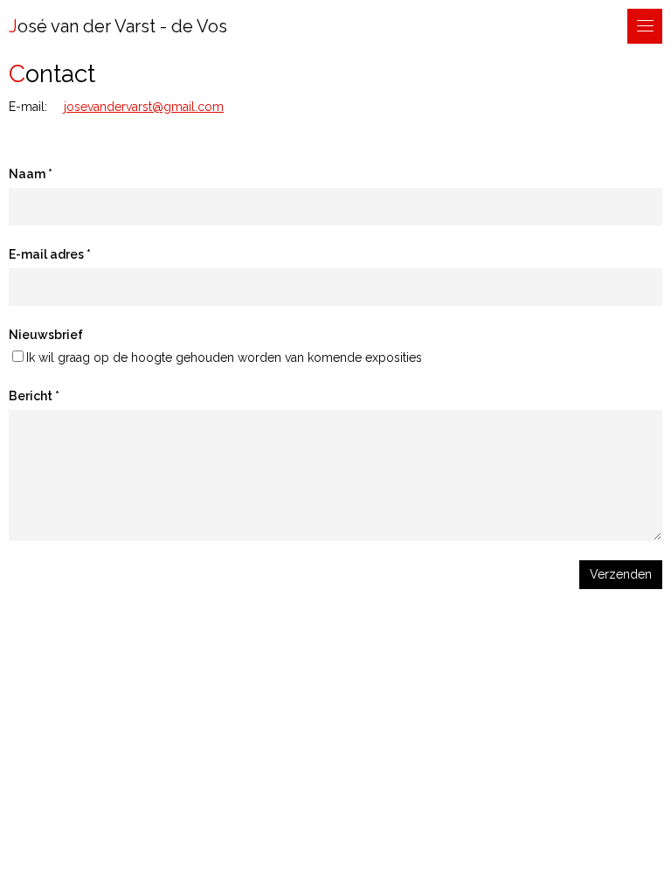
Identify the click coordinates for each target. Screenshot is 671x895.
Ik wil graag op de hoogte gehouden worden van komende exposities (224, 357)
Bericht (30, 396)
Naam (27, 174)
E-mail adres (46, 254)
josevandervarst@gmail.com (144, 107)
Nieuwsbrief (46, 335)
